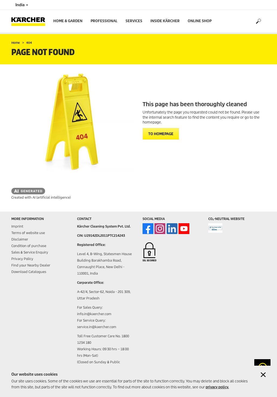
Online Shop (200, 21)
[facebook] (148, 228)
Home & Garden (68, 21)
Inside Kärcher (165, 21)
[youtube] (184, 228)
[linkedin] (172, 228)
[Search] (258, 21)
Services (134, 21)
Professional (104, 21)
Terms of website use (28, 233)
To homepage (160, 134)
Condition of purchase (28, 246)
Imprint (17, 226)
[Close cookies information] (263, 374)
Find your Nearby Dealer (30, 265)
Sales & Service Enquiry (29, 252)
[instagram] (159, 228)
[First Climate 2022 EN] (215, 228)
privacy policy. (217, 387)
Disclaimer (19, 239)
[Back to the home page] (30, 21)
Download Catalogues (28, 272)
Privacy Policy (22, 259)
